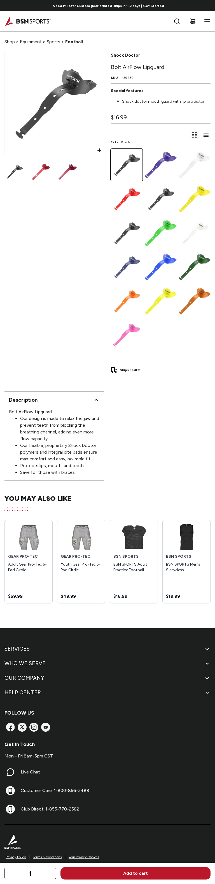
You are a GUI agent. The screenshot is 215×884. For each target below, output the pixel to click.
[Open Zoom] (99, 150)
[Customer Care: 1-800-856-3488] (10, 790)
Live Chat (30, 772)
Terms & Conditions (47, 857)
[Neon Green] (160, 233)
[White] (195, 165)
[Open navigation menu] (206, 21)
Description (23, 400)
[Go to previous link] (7, 5)
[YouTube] (46, 727)
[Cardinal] (160, 199)
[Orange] (126, 301)
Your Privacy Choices (84, 857)
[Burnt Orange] (195, 301)
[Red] (126, 199)
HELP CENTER (22, 692)
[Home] (27, 21)
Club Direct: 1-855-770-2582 (50, 809)
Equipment (31, 41)
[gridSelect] (194, 135)
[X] (22, 727)
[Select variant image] (14, 172)
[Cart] (192, 21)
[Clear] (195, 233)
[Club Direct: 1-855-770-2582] (10, 809)
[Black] (126, 165)
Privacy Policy (16, 857)
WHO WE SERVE (25, 663)
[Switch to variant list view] (206, 135)
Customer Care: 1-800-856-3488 (55, 790)
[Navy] (126, 267)
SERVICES (17, 649)
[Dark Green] (195, 267)
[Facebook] (10, 727)
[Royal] (160, 267)
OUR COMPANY (24, 678)
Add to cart (135, 873)
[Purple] (160, 165)
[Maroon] (126, 233)
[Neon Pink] (126, 335)
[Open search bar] (177, 21)
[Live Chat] (10, 772)
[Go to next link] (208, 5)
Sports (53, 41)
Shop (9, 41)
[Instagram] (34, 727)
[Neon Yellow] (160, 301)
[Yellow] (195, 199)
